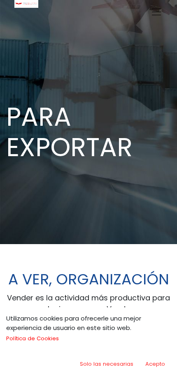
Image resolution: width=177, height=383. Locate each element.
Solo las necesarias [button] (106, 364)
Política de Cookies (32, 338)
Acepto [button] (155, 364)
